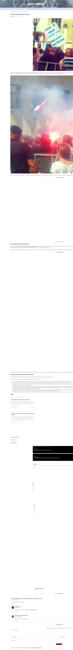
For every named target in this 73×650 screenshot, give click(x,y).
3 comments (20, 16)
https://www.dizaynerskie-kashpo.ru (31, 609)
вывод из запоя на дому (25, 618)
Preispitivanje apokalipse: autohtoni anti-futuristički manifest (34, 506)
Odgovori (13, 604)
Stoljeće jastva (13, 439)
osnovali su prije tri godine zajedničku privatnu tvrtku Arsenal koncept (26, 246)
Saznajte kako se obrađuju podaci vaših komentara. (34, 647)
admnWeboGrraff (12, 16)
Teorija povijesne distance (15, 437)
